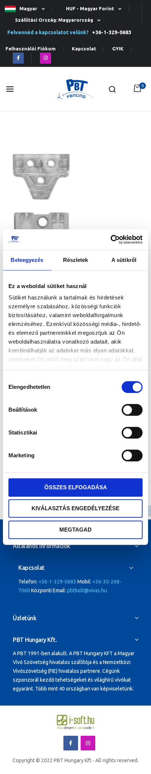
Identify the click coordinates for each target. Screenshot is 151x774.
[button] (27, 9)
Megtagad (75, 529)
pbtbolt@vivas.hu (87, 590)
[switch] (132, 410)
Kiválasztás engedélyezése (75, 508)
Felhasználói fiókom (30, 48)
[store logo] (75, 89)
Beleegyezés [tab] (27, 260)
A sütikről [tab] (123, 260)
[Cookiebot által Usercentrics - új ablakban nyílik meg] (110, 239)
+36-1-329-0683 (110, 32)
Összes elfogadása (75, 487)
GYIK (118, 48)
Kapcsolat (84, 48)
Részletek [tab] (75, 260)
